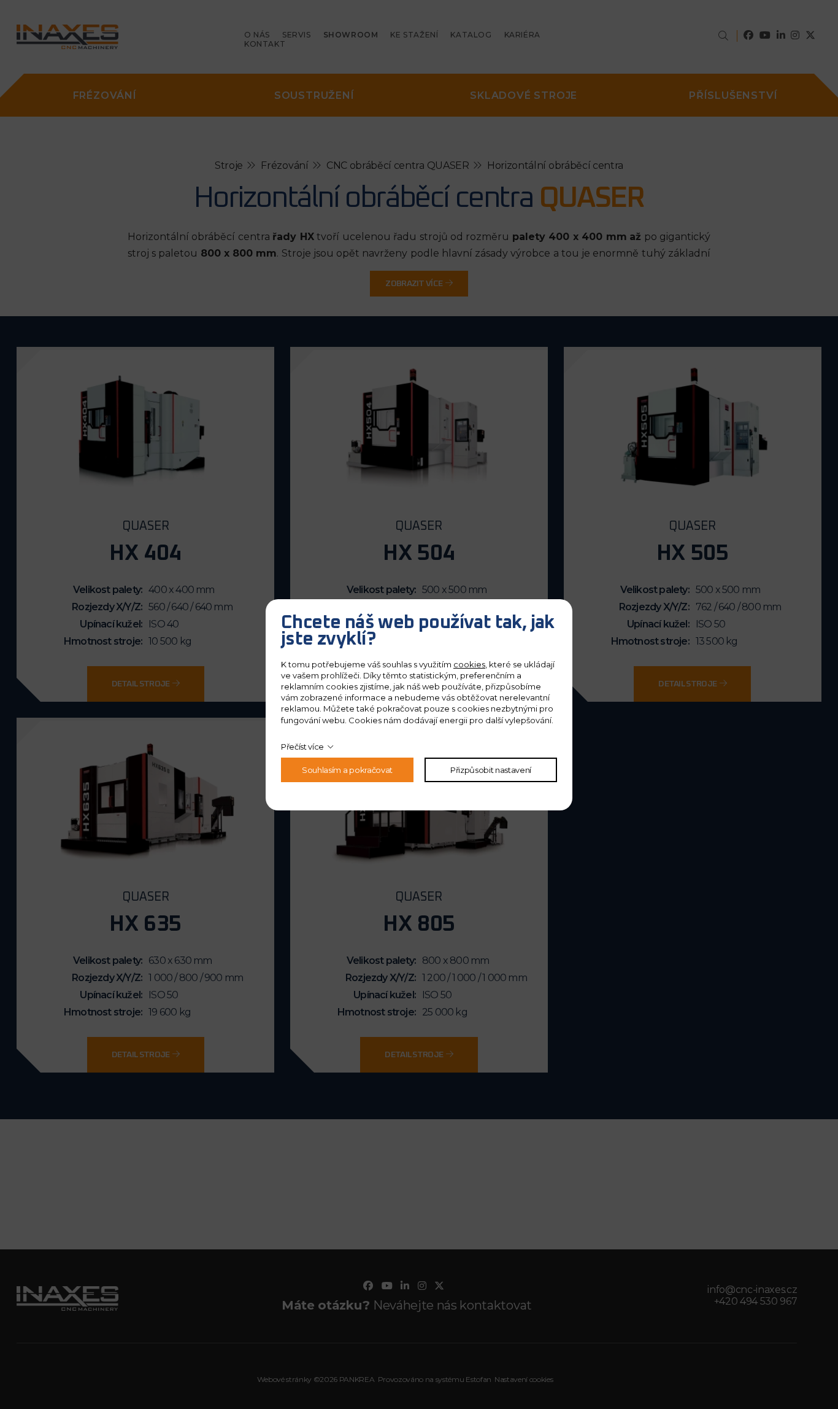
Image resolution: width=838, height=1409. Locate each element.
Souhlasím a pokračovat (347, 770)
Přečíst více (302, 746)
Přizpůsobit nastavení (490, 770)
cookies (469, 664)
